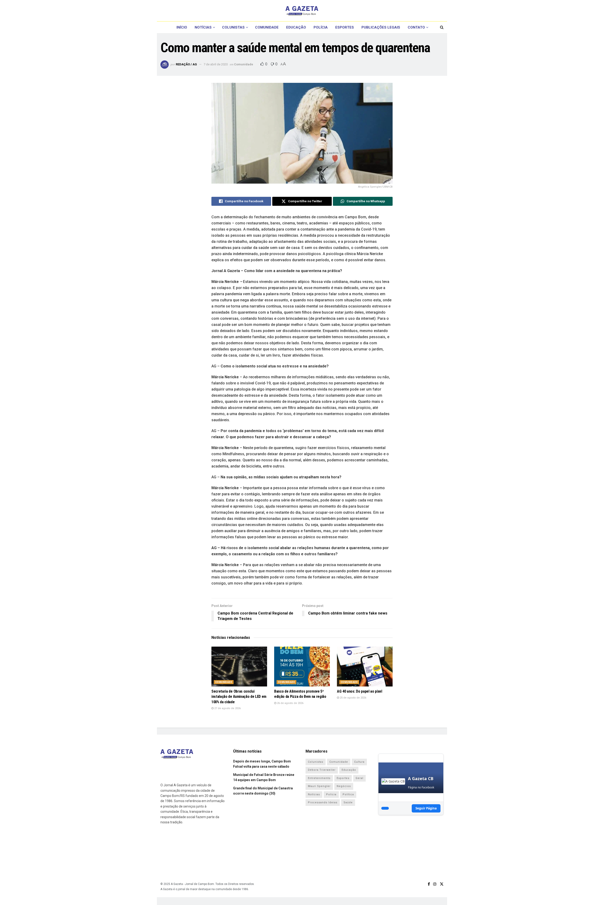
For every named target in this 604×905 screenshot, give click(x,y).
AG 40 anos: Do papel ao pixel (359, 691)
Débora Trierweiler (322, 769)
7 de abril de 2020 (216, 64)
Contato (416, 27)
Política (348, 794)
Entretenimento (319, 778)
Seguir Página (426, 808)
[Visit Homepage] (302, 11)
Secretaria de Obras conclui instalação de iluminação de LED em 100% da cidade (238, 696)
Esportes (344, 27)
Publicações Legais (380, 27)
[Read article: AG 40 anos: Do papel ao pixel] (365, 666)
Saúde (348, 802)
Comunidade (267, 27)
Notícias (203, 27)
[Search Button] (442, 27)
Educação (296, 27)
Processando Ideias (322, 802)
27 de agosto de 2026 (227, 708)
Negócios (344, 786)
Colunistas (233, 27)
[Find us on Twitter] (442, 884)
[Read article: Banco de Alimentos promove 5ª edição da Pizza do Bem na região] (302, 666)
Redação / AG (186, 64)
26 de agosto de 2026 (289, 703)
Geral (359, 778)
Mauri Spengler (319, 786)
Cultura (359, 761)
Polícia (321, 27)
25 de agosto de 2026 (352, 697)
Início (181, 27)
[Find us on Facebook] (429, 884)
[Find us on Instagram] (434, 884)
